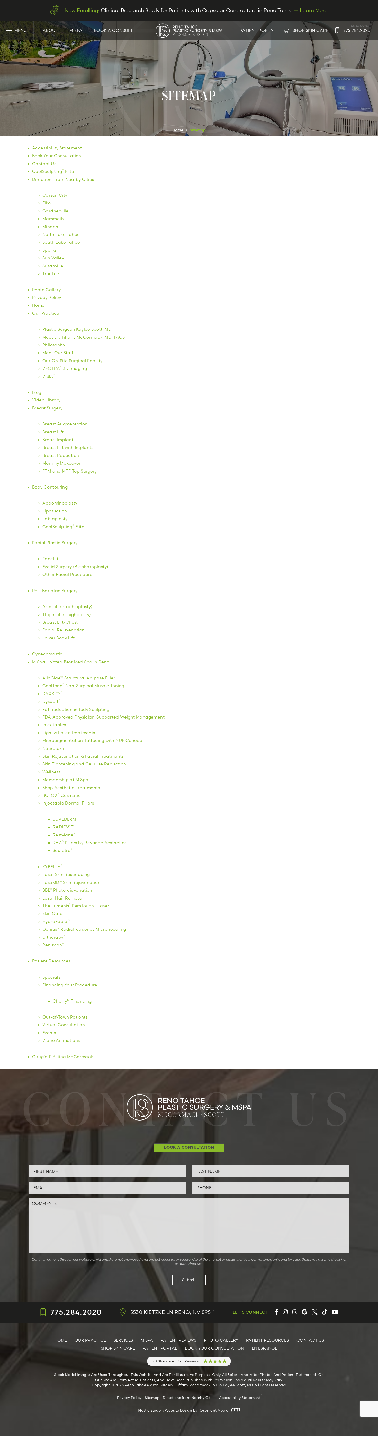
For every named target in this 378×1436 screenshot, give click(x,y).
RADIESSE (64, 827)
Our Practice (45, 313)
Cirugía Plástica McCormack (62, 1056)
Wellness (51, 771)
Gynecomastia (47, 653)
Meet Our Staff (57, 352)
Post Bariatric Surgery (55, 590)
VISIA (48, 376)
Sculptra (63, 850)
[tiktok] (324, 1312)
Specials (51, 977)
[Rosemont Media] (234, 1410)
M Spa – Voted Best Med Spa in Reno (71, 661)
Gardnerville (55, 210)
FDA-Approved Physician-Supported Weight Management (103, 717)
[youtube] (335, 1312)
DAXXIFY (52, 693)
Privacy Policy (46, 297)
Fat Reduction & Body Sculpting (75, 709)
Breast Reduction (60, 455)
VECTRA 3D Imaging (64, 368)
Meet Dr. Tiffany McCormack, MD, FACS (83, 337)
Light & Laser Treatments (68, 732)
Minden (50, 226)
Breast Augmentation (65, 423)
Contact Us (44, 163)
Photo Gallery (46, 289)
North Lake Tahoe (61, 234)
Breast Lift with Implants (67, 447)
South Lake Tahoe (61, 242)
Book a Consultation (189, 1148)
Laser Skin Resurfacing (66, 874)
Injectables (54, 724)
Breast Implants (58, 439)
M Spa (75, 30)
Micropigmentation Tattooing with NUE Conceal (93, 740)
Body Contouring (50, 487)
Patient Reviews (178, 1340)
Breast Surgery (47, 408)
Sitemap (152, 1397)
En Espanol (264, 1348)
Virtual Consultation (63, 1024)
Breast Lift (53, 431)
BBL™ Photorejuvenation (67, 890)
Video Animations (61, 1040)
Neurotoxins (54, 748)
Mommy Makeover (61, 463)
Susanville (52, 265)
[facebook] (276, 1312)
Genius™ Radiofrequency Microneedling (84, 929)
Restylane (64, 834)
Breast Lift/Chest (60, 622)
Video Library (46, 400)
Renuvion (53, 944)
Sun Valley (53, 257)
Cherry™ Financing (72, 1001)
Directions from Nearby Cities (63, 179)
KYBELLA (52, 866)
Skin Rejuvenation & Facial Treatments (83, 756)
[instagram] (285, 1312)
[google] (304, 1312)
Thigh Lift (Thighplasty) (66, 614)
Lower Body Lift (58, 637)
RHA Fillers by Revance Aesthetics (90, 842)
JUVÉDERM (64, 819)
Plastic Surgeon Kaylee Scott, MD (77, 329)
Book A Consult (113, 30)
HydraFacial (56, 921)
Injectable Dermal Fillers (68, 803)
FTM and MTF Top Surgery (69, 471)
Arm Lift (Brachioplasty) (67, 606)
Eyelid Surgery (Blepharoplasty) (75, 566)
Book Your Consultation (56, 155)
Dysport (51, 701)
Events (49, 1032)
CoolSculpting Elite (53, 171)
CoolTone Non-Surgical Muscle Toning (83, 685)
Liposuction (54, 511)
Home (178, 129)
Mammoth (53, 218)
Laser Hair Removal (63, 898)
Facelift (50, 558)
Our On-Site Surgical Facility (72, 360)
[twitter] (315, 1312)
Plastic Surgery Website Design (165, 1410)
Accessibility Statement (57, 147)
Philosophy (53, 344)
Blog (36, 392)
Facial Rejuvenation (63, 629)
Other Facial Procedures (68, 574)
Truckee (50, 273)
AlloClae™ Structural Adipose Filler (78, 677)
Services (123, 1340)
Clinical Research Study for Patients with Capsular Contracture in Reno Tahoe (196, 10)
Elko (46, 203)
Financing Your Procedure (69, 984)
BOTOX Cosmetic (61, 795)
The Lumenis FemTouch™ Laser (75, 905)
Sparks (49, 250)
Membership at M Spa (65, 779)
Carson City (54, 195)
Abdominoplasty (59, 503)
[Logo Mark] (189, 30)
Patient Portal (160, 1348)
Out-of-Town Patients (64, 1017)
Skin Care (52, 913)
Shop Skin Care (118, 1348)
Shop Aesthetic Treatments (71, 787)
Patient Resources (51, 960)
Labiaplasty (54, 518)
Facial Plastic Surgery (55, 542)
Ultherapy (53, 937)
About (50, 30)
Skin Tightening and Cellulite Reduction (84, 763)
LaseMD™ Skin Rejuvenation (71, 882)
